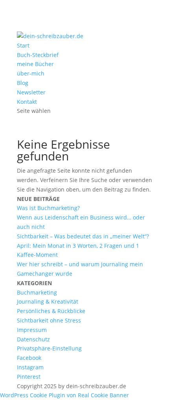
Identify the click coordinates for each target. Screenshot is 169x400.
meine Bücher (35, 64)
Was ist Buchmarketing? (48, 208)
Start (23, 45)
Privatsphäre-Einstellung (49, 348)
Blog (22, 83)
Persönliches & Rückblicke (51, 311)
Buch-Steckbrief (38, 55)
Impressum (32, 330)
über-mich (30, 73)
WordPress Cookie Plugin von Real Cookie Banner (64, 395)
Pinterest (28, 376)
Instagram (30, 367)
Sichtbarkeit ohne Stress (49, 320)
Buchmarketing (37, 292)
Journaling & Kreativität (47, 301)
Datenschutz (33, 339)
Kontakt (27, 101)
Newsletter (31, 92)
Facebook (29, 357)
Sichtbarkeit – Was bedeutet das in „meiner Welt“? (83, 236)
